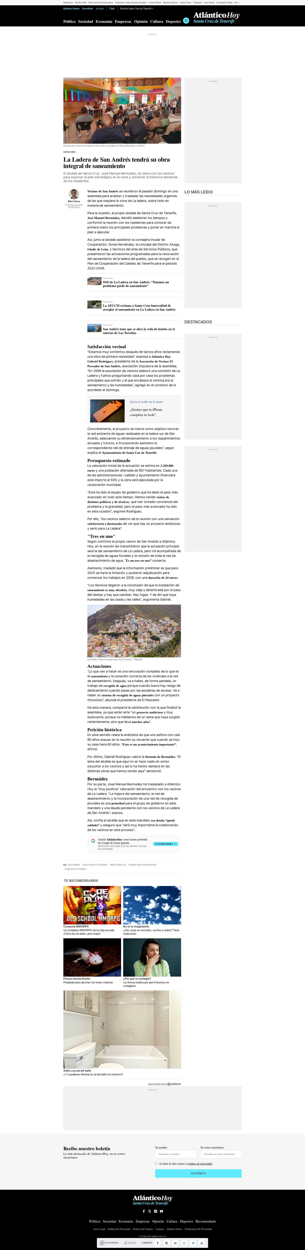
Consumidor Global (224, 2)
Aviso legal (99, 1229)
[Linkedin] (175, 1242)
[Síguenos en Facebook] (143, 1211)
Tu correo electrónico (212, 1147)
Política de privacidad (119, 1229)
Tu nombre (161, 1147)
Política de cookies (143, 1229)
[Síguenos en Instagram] (155, 1211)
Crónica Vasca (185, 2)
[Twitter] (166, 1242)
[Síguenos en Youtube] (161, 1211)
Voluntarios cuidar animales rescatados (130, 2)
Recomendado (206, 1221)
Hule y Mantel (240, 2)
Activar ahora (164, 844)
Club (112, 8)
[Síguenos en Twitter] (149, 1211)
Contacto (159, 1229)
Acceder (100, 8)
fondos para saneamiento (142, 865)
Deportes (173, 21)
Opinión (141, 21)
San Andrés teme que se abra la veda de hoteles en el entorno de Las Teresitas (139, 331)
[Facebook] (157, 1242)
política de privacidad (200, 1163)
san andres (74, 865)
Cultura (156, 21)
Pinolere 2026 (80, 2)
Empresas (123, 21)
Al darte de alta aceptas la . (185, 1163)
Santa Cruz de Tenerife (94, 865)
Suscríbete (87, 8)
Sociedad (85, 21)
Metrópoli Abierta (170, 2)
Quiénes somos (174, 1229)
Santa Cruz (69, 152)
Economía (104, 21)
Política (69, 21)
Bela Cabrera (74, 201)
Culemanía (197, 2)
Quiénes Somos (71, 8)
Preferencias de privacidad (198, 1229)
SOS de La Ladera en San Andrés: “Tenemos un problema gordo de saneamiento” (136, 284)
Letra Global (209, 2)
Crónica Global (155, 2)
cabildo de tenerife (75, 869)
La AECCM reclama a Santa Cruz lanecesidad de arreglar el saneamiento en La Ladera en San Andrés (139, 307)
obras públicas (118, 865)
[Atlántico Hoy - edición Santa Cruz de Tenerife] (216, 18)
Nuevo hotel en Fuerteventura (101, 2)
